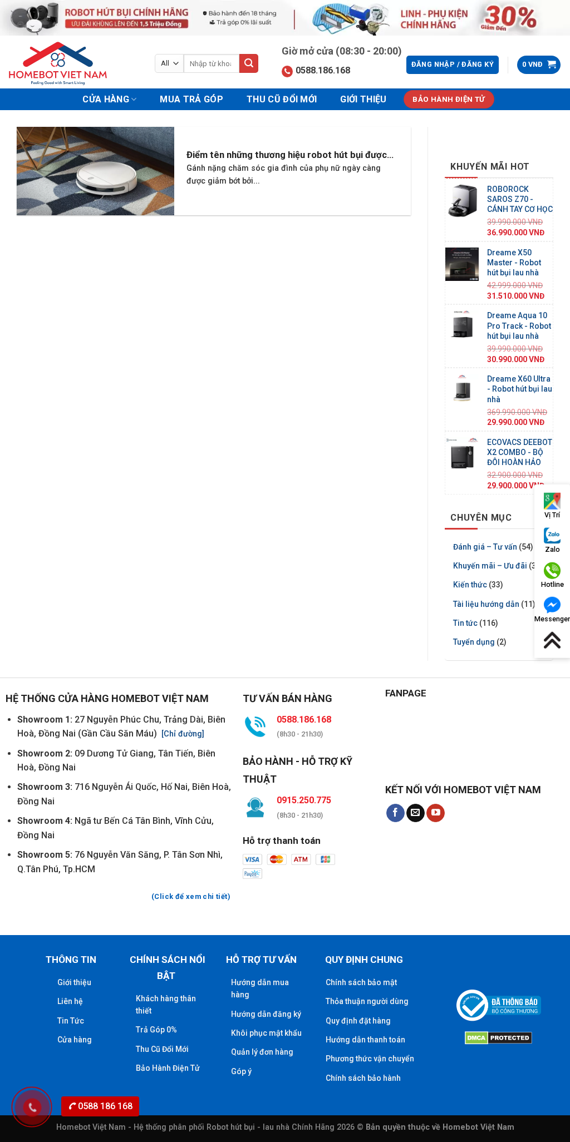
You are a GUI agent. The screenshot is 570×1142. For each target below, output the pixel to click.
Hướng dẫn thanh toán (365, 1039)
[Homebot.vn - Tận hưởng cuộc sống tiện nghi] (64, 63)
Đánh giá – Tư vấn (485, 546)
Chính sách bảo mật (361, 982)
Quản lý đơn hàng (262, 1051)
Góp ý (241, 1071)
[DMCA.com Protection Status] (498, 1036)
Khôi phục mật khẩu (266, 1033)
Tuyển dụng (474, 641)
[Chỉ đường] (181, 734)
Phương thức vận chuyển (370, 1058)
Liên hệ (70, 1001)
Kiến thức (470, 584)
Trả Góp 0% (156, 1029)
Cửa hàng (105, 99)
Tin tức (465, 623)
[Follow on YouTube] (435, 813)
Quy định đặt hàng (358, 1020)
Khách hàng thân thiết (166, 1004)
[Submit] (248, 63)
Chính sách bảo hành (363, 1078)
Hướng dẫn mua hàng (260, 988)
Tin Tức (70, 1020)
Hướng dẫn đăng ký (266, 1014)
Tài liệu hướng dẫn (486, 604)
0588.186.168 (323, 70)
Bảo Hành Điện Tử (168, 1068)
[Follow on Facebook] (395, 813)
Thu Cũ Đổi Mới (282, 99)
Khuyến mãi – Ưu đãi (490, 565)
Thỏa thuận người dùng (367, 1001)
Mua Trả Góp (191, 99)
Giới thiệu (363, 99)
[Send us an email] (415, 813)
